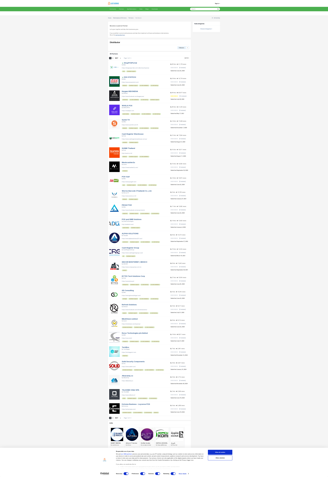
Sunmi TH (126, 120)
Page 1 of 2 (127, 58)
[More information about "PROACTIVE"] (114, 209)
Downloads (155, 9)
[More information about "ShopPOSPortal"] (114, 67)
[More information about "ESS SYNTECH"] (114, 81)
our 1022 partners (126, 454)
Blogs (147, 9)
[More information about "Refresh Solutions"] (114, 309)
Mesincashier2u (128, 162)
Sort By (186, 58)
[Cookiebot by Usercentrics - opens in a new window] (104, 473)
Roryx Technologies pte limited (135, 333)
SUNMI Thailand (128, 148)
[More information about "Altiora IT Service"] (132, 434)
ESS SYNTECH (130, 77)
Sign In (217, 3)
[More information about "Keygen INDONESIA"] (114, 95)
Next (116, 58)
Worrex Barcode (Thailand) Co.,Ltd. (137, 191)
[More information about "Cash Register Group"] (114, 252)
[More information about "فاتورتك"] (177, 434)
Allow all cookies (220, 452)
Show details (182, 473)
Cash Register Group (130, 248)
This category (210, 9)
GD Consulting (128, 290)
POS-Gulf (126, 177)
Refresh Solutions (129, 305)
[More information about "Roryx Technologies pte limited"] (114, 337)
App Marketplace (131, 9)
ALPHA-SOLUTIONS (130, 234)
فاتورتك (173, 443)
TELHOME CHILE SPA (130, 390)
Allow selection (220, 458)
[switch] (142, 473)
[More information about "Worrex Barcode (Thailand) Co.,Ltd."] (114, 195)
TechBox (125, 347)
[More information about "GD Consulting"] (114, 294)
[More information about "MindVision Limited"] (114, 323)
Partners (121, 9)
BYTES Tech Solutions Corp (133, 276)
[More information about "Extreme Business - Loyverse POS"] (114, 408)
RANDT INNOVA (116, 443)
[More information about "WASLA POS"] (114, 110)
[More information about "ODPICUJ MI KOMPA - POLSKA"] (162, 434)
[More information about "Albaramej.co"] (114, 380)
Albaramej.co (127, 376)
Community (113, 9)
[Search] (218, 9)
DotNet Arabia (145, 443)
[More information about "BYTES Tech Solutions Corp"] (114, 280)
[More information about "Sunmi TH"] (114, 124)
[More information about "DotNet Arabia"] (147, 434)
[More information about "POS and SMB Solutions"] (114, 223)
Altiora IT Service (131, 443)
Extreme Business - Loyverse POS (136, 404)
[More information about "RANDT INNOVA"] (117, 434)
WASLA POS (127, 106)
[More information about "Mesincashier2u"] (114, 166)
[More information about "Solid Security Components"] (114, 366)
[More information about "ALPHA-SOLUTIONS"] (114, 238)
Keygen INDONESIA (130, 91)
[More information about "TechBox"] (114, 351)
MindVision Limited (130, 319)
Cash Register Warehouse (133, 134)
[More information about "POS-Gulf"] (114, 181)
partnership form (120, 35)
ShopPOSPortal (130, 63)
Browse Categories (206, 29)
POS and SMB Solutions (131, 219)
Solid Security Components (133, 362)
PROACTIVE (127, 205)
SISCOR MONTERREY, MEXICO (134, 262)
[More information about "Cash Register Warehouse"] (114, 138)
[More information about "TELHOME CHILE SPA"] (114, 394)
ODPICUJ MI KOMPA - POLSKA (166, 443)
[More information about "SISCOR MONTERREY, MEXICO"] (114, 266)
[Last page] (120, 58)
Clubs (140, 9)
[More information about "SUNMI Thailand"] (114, 152)
